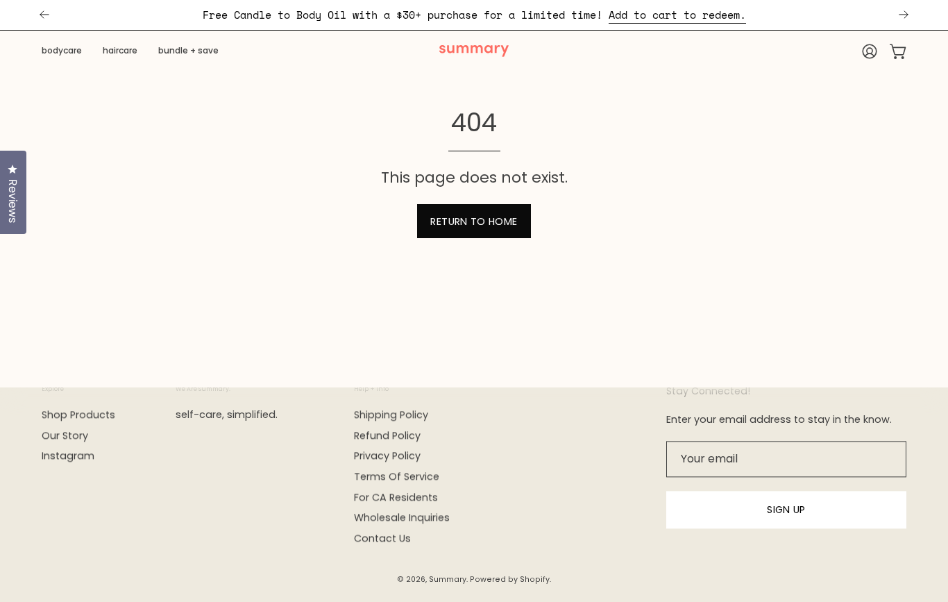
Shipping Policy (391, 414)
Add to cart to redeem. (677, 14)
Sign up (786, 510)
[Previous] (44, 14)
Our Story (65, 435)
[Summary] (474, 51)
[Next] (903, 14)
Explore (53, 389)
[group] (474, 15)
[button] (61, 51)
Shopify (535, 579)
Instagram (68, 456)
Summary (447, 579)
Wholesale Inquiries (402, 518)
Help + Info (371, 389)
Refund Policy (387, 435)
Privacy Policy (387, 456)
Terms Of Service (396, 476)
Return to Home (473, 221)
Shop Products (78, 414)
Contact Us (382, 538)
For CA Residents (396, 497)
